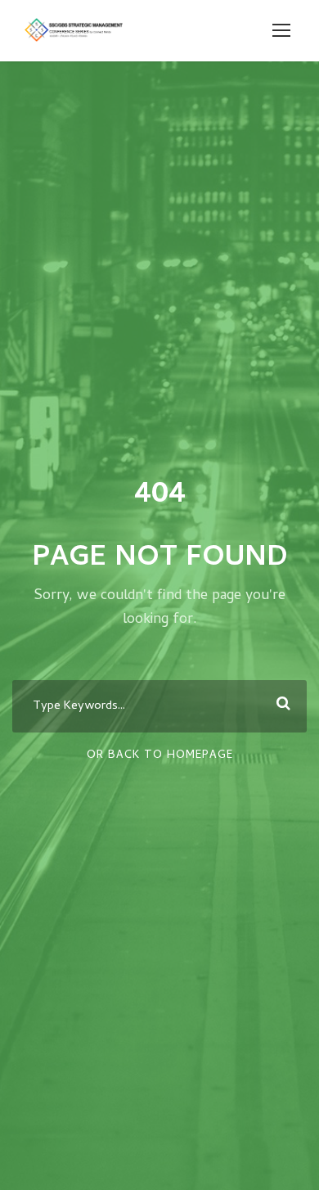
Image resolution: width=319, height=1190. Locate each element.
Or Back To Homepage (160, 755)
